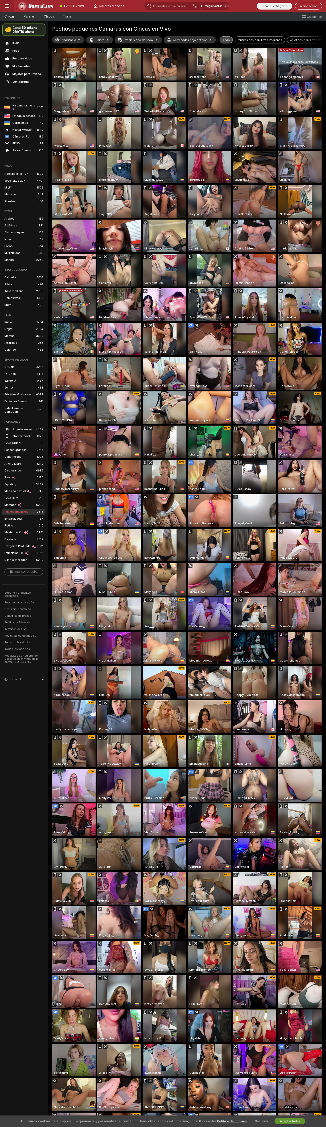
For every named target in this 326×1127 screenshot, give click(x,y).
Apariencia (68, 40)
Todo (226, 40)
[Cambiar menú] (7, 6)
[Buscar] (195, 6)
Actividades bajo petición (190, 40)
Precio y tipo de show (138, 40)
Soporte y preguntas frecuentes (17, 594)
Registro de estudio (17, 642)
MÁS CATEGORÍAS (26, 571)
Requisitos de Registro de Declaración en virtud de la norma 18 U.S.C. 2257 (21, 659)
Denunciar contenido (17, 609)
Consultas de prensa (17, 615)
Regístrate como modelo (20, 635)
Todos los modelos (17, 649)
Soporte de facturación (19, 602)
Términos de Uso (15, 629)
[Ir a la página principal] (35, 6)
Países (100, 40)
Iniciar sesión (308, 6)
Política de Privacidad (18, 622)
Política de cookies (232, 1121)
